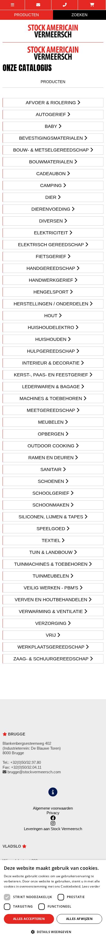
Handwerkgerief (51, 280)
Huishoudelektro (51, 327)
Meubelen (51, 422)
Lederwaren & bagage (51, 386)
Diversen (51, 221)
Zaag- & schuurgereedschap (51, 658)
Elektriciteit (51, 232)
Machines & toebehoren (51, 398)
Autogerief (51, 114)
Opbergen (51, 434)
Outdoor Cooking (52, 445)
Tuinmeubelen (51, 576)
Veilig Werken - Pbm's (52, 587)
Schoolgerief (51, 493)
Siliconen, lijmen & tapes (51, 516)
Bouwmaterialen (51, 161)
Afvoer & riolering (51, 102)
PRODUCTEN (26, 15)
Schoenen (51, 481)
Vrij (51, 635)
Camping (51, 185)
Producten (53, 81)
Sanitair (51, 469)
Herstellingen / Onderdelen (52, 303)
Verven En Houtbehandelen (52, 599)
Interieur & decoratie (51, 363)
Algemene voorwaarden (53, 808)
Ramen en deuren (51, 457)
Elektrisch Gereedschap (51, 244)
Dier (51, 197)
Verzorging (51, 623)
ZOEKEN (79, 15)
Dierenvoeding (51, 209)
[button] (53, 931)
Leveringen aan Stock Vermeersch (53, 829)
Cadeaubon (51, 173)
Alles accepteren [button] (29, 919)
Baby (51, 126)
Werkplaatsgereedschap (51, 647)
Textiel (51, 540)
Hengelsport (51, 292)
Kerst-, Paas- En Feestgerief (51, 374)
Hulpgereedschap (51, 351)
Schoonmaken (51, 505)
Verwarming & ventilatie (51, 611)
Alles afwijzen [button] (79, 919)
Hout (51, 315)
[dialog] (53, 900)
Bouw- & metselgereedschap (51, 150)
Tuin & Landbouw (51, 552)
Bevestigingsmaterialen (51, 138)
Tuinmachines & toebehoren (51, 564)
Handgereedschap (51, 268)
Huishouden (51, 339)
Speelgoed (51, 528)
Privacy (53, 813)
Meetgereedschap (51, 410)
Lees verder (91, 886)
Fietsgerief (51, 256)
